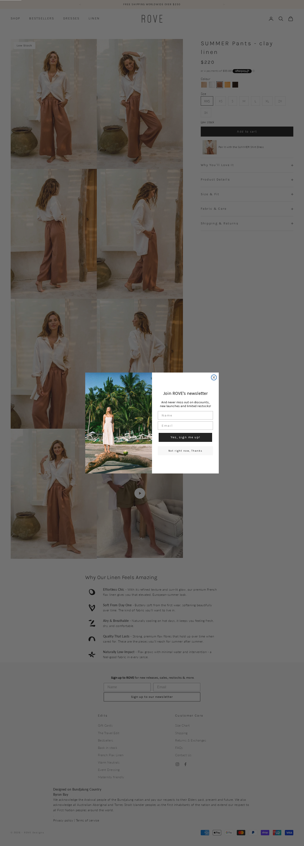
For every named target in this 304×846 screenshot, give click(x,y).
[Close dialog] (214, 377)
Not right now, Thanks (185, 450)
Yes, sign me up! (185, 437)
